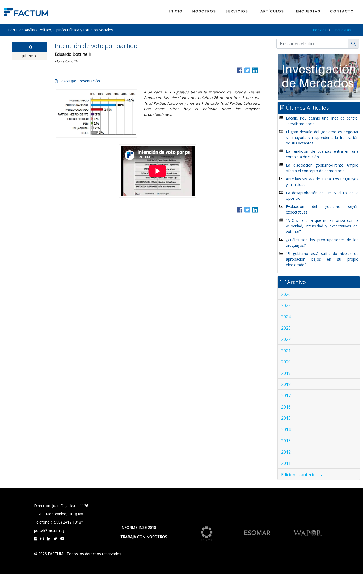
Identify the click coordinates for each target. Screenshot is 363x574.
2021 (286, 351)
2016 (286, 407)
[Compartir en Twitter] (247, 70)
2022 (286, 339)
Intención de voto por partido (96, 45)
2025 (286, 305)
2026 (286, 294)
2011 (286, 463)
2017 (286, 395)
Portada (320, 29)
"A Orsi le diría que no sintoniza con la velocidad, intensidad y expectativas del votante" (322, 226)
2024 (286, 317)
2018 (286, 384)
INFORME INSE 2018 (138, 527)
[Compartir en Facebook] (239, 70)
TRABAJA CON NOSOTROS (143, 536)
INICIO (176, 11)
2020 (286, 362)
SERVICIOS (237, 11)
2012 (286, 452)
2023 (286, 328)
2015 (286, 418)
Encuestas (342, 29)
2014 (286, 429)
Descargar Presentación (78, 80)
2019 (286, 373)
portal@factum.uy (49, 530)
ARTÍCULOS (272, 11)
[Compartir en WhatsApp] (259, 70)
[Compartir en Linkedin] (255, 70)
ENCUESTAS (308, 11)
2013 (286, 441)
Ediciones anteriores (301, 475)
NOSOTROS (204, 11)
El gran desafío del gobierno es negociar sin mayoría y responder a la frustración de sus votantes (322, 137)
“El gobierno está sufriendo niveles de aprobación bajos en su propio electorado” (322, 259)
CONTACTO (342, 11)
